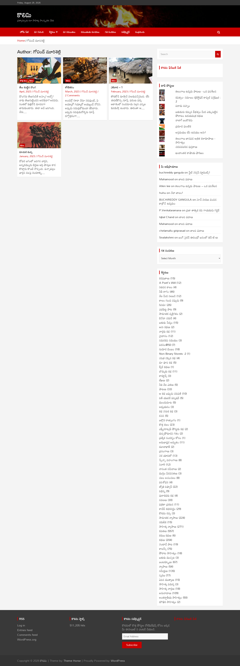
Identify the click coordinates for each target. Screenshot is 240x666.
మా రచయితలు (69, 32)
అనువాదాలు (165, 593)
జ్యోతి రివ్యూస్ (165, 486)
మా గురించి (39, 32)
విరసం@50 (165, 344)
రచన (161, 415)
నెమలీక (163, 522)
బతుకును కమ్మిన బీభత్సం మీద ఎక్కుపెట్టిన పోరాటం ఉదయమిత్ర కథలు (197, 113)
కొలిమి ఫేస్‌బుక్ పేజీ (171, 67)
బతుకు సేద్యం (166, 322)
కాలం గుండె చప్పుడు (169, 300)
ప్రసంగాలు (164, 451)
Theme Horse (72, 660)
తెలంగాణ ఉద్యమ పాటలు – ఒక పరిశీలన (196, 186)
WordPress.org (26, 639)
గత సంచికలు (110, 32)
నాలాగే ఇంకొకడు (184, 120)
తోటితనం (69, 87)
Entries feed (24, 630)
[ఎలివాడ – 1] (131, 70)
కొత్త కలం (23, 80)
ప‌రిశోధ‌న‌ (163, 482)
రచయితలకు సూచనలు (90, 32)
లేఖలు (162, 380)
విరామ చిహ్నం (183, 105)
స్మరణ (162, 575)
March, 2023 (72, 91)
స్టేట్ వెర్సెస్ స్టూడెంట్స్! (199, 172)
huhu (162, 192)
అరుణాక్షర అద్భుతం (169, 442)
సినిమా (162, 305)
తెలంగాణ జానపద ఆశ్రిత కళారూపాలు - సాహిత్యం (195, 140)
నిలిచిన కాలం (165, 287)
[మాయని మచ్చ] (39, 135)
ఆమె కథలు (164, 327)
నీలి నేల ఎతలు (166, 384)
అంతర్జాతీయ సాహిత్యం (170, 597)
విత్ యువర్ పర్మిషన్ (169, 398)
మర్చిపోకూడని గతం (169, 433)
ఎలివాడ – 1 (117, 87)
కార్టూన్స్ (163, 376)
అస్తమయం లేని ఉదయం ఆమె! (191, 132)
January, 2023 (27, 156)
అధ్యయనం (164, 407)
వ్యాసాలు (163, 566)
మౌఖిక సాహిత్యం (167, 602)
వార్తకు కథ (164, 331)
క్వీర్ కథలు (164, 367)
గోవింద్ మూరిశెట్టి (41, 91)
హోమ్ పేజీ (24, 32)
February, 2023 (119, 91)
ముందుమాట (165, 402)
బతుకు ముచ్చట (167, 557)
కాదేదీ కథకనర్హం (167, 509)
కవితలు (163, 531)
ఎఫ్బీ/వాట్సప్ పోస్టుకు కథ (171, 429)
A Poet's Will (167, 282)
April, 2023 (25, 91)
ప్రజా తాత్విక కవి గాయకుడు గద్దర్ (202, 210)
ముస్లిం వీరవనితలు (168, 473)
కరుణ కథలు (165, 535)
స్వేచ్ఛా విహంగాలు (168, 460)
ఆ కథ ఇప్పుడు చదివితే (170, 393)
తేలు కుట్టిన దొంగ (27, 87)
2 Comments (72, 95)
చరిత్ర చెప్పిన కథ (167, 358)
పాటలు (162, 389)
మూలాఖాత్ (164, 446)
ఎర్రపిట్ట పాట (165, 309)
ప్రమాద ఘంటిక (183, 126)
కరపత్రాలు (164, 278)
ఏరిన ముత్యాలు (166, 579)
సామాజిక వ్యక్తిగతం (168, 313)
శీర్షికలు (52, 32)
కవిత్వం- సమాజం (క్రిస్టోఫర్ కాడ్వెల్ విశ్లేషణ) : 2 (198, 99)
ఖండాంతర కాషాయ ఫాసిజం (190, 153)
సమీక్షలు (163, 571)
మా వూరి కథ (165, 362)
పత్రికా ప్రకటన (166, 504)
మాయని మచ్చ (25, 151)
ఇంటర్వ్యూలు (165, 562)
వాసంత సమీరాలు (168, 469)
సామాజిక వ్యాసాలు (168, 517)
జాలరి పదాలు (185, 179)
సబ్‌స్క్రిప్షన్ (126, 32)
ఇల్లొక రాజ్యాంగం (167, 420)
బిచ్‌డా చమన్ (165, 318)
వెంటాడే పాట (165, 544)
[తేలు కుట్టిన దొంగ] (39, 70)
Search (218, 54)
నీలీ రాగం (164, 291)
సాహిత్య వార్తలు (167, 588)
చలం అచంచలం (167, 477)
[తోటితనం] (85, 70)
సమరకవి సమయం (168, 340)
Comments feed (27, 634)
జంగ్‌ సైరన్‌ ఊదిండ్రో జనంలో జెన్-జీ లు (198, 237)
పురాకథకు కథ (166, 495)
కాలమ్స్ (163, 548)
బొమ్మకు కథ (165, 371)
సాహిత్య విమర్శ (166, 584)
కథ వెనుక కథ (166, 411)
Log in (21, 625)
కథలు (31, 80)
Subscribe (132, 644)
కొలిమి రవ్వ (165, 513)
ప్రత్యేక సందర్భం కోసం (170, 438)
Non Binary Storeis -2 (172, 353)
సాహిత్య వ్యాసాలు (167, 526)
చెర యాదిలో (165, 455)
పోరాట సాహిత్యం (168, 553)
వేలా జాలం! (177, 192)
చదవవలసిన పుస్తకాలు (186, 146)
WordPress (118, 660)
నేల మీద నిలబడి (167, 296)
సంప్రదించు (140, 32)
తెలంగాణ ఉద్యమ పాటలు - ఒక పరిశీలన (196, 91)
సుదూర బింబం (166, 349)
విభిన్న (162, 491)
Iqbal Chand (166, 217)
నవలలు (163, 500)
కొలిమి (24, 15)
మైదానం (163, 336)
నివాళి (162, 464)
